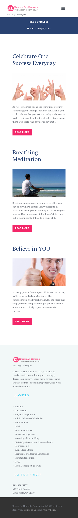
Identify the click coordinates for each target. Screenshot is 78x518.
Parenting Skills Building (27, 438)
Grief (17, 426)
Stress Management (25, 434)
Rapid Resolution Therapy (28, 465)
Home (30, 28)
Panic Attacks (21, 422)
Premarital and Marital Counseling (32, 453)
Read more (22, 132)
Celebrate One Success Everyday (34, 59)
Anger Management (25, 414)
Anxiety (19, 406)
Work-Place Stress (24, 449)
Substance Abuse (24, 430)
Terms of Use (31, 509)
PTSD (17, 461)
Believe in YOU (31, 248)
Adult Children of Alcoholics (29, 418)
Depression (21, 410)
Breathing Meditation (26, 156)
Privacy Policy (49, 509)
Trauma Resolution (24, 457)
